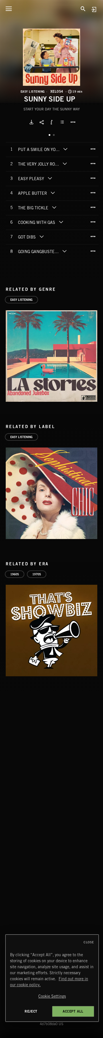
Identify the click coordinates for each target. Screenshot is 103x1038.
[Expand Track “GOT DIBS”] (41, 236)
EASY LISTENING (33, 91)
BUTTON (73, 122)
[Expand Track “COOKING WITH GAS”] (61, 222)
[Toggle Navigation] (8, 8)
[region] (52, 978)
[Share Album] (41, 122)
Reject (31, 1011)
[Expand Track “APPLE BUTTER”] (52, 192)
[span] (39, 150)
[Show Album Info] (51, 122)
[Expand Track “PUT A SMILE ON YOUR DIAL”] (65, 149)
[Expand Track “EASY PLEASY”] (50, 178)
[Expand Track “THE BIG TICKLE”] (54, 207)
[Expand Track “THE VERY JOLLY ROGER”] (65, 163)
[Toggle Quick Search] (83, 8)
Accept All (73, 1011)
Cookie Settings (52, 996)
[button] (51, 57)
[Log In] (94, 9)
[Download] (31, 122)
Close (89, 942)
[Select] (63, 122)
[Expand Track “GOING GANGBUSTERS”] (64, 251)
